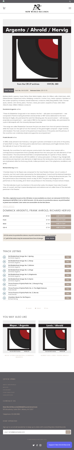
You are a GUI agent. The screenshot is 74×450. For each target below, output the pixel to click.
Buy (68, 257)
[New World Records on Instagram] (40, 445)
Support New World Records (59, 445)
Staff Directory (9, 392)
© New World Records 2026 (37, 439)
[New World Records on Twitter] (34, 445)
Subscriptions (8, 395)
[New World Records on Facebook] (37, 445)
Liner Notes (9, 90)
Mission (5, 387)
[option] (37, 53)
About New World (9, 384)
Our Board (7, 390)
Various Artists (8, 206)
